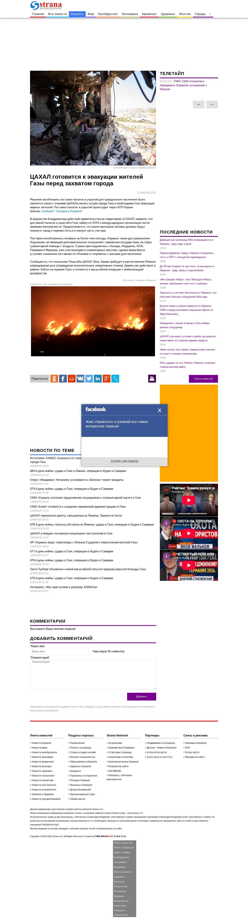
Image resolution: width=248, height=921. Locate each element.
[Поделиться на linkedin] (98, 379)
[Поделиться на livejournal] (115, 379)
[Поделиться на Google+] (106, 379)
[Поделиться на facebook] (63, 379)
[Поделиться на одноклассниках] (54, 379)
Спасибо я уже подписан (124, 461)
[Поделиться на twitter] (89, 379)
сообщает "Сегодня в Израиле (61, 211)
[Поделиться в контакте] (80, 379)
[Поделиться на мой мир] (72, 379)
